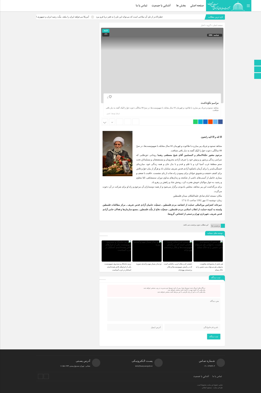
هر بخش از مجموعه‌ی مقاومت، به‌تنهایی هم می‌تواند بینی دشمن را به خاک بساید (209, 267)
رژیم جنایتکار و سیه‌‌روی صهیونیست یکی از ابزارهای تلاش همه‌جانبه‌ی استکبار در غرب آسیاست (117, 267)
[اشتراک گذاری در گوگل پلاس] (210, 121)
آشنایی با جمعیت (161, 6)
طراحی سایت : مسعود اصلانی (212, 387)
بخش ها (181, 6)
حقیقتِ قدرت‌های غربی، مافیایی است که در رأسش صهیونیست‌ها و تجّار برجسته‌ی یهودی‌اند (178, 267)
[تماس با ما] (258, 70)
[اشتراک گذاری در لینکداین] (205, 121)
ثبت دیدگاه (213, 336)
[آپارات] (40, 376)
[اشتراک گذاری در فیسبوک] (220, 121)
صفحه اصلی (197, 6)
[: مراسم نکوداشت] (127, 122)
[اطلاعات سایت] (258, 76)
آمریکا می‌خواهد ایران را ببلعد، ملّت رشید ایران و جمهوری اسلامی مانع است (67, 17)
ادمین (108, 113)
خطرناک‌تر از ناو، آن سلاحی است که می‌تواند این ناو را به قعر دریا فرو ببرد (141, 17)
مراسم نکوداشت (210, 103)
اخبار (203, 25)
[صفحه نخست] (258, 63)
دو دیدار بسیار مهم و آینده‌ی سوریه (149, 264)
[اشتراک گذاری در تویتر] (215, 121)
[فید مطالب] (46, 376)
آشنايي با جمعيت (201, 376)
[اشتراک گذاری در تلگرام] (200, 121)
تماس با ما (141, 6)
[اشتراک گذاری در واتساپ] (195, 121)
